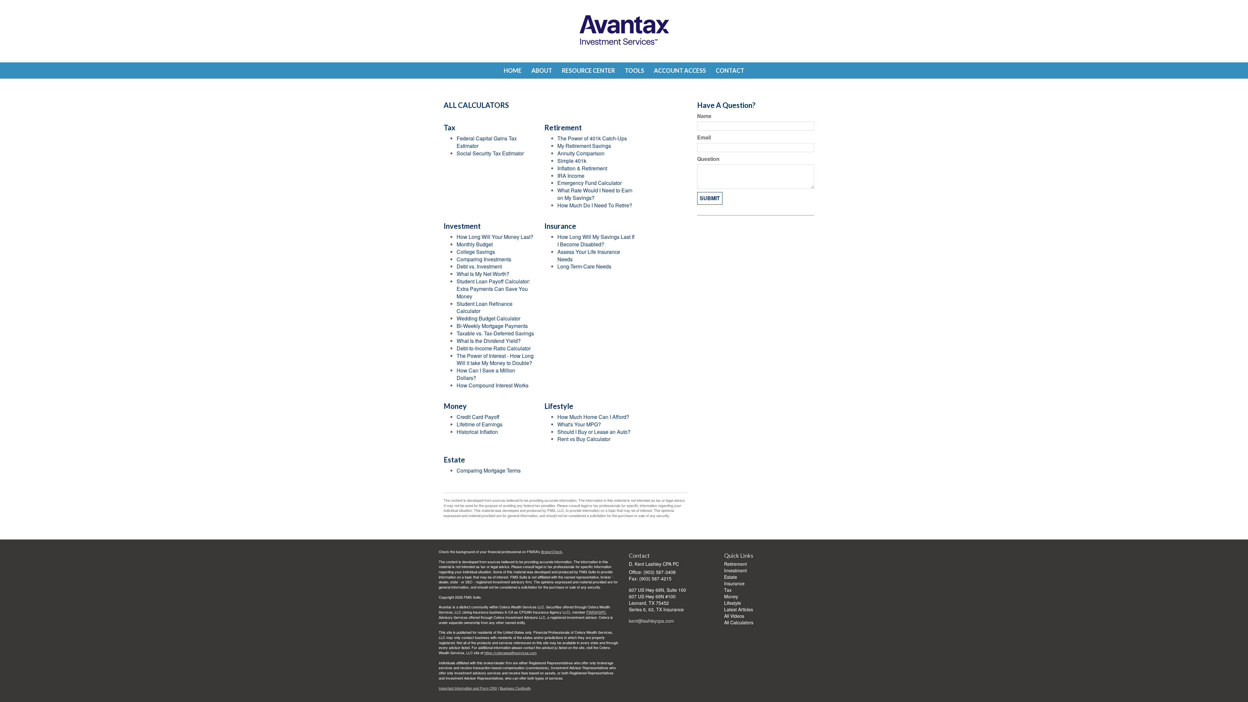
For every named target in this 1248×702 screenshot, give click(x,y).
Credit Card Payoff (478, 417)
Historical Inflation (477, 432)
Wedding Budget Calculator (488, 318)
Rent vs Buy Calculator (583, 439)
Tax (728, 590)
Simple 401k (571, 160)
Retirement (735, 564)
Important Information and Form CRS (468, 688)
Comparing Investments (484, 259)
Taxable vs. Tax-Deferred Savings (495, 333)
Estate (730, 577)
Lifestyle (732, 603)
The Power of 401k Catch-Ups (592, 138)
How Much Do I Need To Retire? (594, 205)
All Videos (734, 616)
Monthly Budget (475, 244)
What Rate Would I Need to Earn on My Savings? (594, 194)
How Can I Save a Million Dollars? (486, 374)
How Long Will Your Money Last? (495, 236)
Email (704, 137)
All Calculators (738, 622)
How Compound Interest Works (492, 385)
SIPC (602, 612)
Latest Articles (738, 609)
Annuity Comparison (580, 153)
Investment (735, 570)
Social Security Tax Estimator (490, 153)
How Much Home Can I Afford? (593, 417)
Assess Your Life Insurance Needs (588, 255)
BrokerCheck (551, 551)
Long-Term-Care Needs (584, 266)
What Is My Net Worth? (483, 274)
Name (704, 116)
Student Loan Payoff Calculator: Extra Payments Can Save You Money (493, 289)
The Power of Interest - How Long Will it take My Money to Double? (495, 359)
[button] (541, 70)
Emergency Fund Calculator (589, 183)
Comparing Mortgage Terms (489, 470)
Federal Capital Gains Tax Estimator (487, 142)
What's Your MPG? (579, 424)
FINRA (591, 612)
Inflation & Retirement (582, 168)
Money (731, 596)
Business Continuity (515, 688)
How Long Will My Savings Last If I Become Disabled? (595, 240)
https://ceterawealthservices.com (510, 652)
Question (708, 158)
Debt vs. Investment (479, 266)
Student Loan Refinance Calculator (485, 307)
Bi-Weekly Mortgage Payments (492, 326)
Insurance (734, 583)
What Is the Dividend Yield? (489, 340)
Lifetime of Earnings (479, 424)
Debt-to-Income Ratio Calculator (494, 348)
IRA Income (570, 175)
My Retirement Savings (584, 146)
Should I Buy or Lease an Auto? (593, 432)
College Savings (476, 251)
